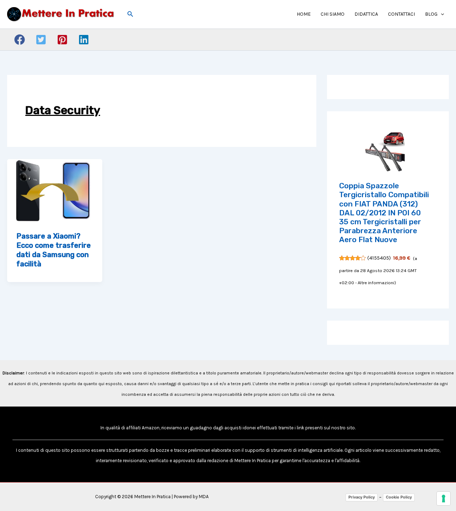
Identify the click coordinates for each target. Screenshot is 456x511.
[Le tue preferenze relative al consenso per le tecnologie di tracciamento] (443, 498)
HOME (304, 14)
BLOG (431, 14)
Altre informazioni (376, 282)
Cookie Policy (399, 497)
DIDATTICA (366, 14)
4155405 (379, 258)
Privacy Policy (361, 497)
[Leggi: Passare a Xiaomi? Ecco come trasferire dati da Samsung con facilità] (54, 190)
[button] (130, 14)
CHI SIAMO (332, 14)
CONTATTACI (401, 14)
